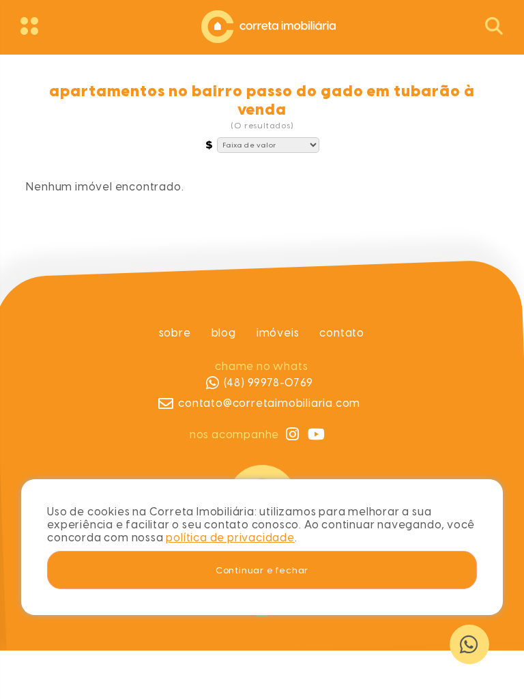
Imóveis (278, 332)
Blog (224, 332)
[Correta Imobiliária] (262, 25)
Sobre (175, 332)
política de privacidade (230, 537)
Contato (342, 332)
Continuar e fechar (262, 570)
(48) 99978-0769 (268, 382)
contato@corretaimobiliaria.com (270, 403)
